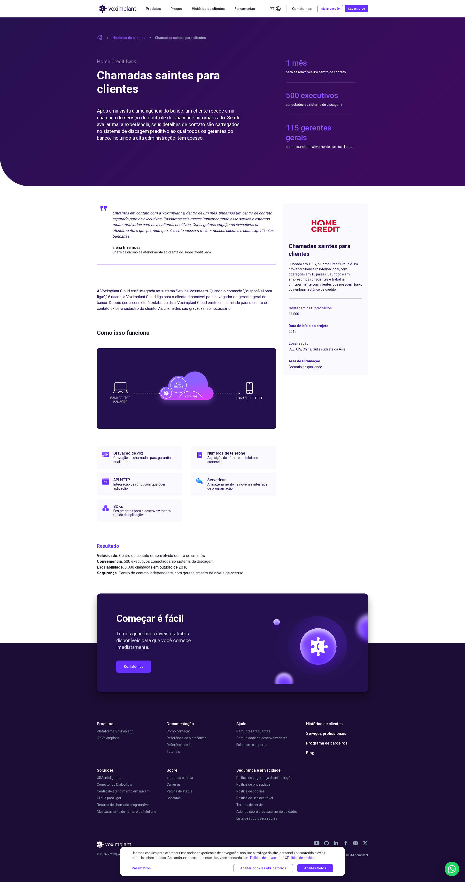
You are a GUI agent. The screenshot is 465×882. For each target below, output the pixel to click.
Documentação (180, 724)
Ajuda (241, 724)
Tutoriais (173, 751)
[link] (317, 843)
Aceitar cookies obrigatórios (263, 868)
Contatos (174, 798)
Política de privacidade (253, 784)
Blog (310, 753)
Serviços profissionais (326, 733)
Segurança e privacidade (258, 770)
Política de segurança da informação (264, 778)
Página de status (179, 791)
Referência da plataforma (186, 738)
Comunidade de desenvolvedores (261, 738)
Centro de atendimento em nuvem (123, 791)
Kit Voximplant (108, 738)
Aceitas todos (315, 868)
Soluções (105, 770)
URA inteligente (109, 778)
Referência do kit (180, 745)
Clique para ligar (109, 798)
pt (272, 9)
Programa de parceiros (327, 743)
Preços (176, 9)
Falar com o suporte (251, 745)
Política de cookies (250, 791)
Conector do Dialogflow (114, 784)
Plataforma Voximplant (115, 731)
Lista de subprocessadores (256, 818)
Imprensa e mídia (180, 778)
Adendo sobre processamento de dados (267, 812)
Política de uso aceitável (254, 798)
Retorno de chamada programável (123, 805)
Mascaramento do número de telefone (126, 812)
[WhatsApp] (452, 869)
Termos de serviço (250, 805)
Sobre (172, 770)
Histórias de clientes (208, 9)
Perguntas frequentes (253, 731)
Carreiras (174, 784)
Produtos (105, 724)
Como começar (178, 731)
